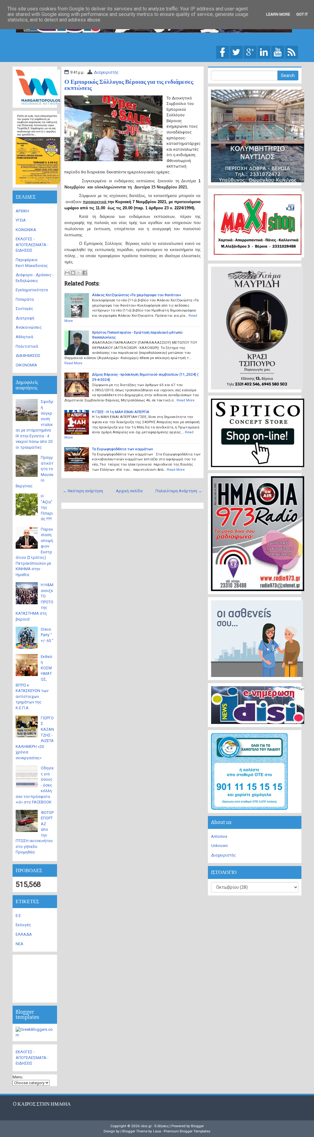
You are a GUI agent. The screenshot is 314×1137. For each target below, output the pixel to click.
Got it (302, 14)
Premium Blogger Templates (187, 1131)
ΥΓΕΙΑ (21, 220)
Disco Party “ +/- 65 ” (47, 635)
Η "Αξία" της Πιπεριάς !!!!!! (47, 507)
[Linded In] (264, 51)
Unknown (219, 845)
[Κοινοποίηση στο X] (79, 273)
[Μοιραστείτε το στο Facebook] (85, 273)
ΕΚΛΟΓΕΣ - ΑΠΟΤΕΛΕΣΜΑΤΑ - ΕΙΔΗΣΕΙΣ (32, 245)
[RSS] (291, 51)
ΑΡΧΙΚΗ (22, 211)
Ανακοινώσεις (29, 327)
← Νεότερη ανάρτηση (83, 491)
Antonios (219, 836)
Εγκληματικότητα (32, 290)
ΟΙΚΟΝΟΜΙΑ (26, 365)
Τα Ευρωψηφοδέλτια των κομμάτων (122, 449)
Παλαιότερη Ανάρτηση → (178, 491)
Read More (73, 363)
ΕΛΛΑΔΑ (24, 934)
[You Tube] (277, 51)
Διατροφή (25, 318)
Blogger (197, 1126)
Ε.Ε (18, 915)
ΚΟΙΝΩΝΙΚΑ (26, 229)
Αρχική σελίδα (129, 491)
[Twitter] (236, 51)
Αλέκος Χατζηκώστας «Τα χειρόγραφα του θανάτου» (136, 295)
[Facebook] (222, 51)
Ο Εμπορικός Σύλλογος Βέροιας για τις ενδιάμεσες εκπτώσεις (128, 84)
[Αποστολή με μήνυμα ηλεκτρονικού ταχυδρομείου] (67, 273)
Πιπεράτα (25, 299)
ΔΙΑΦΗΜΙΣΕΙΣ (28, 355)
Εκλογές (23, 924)
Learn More (278, 14)
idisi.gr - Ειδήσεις (155, 1126)
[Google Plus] (250, 51)
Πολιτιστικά (27, 346)
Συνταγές (24, 308)
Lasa (157, 1131)
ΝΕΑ (19, 944)
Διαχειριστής (106, 72)
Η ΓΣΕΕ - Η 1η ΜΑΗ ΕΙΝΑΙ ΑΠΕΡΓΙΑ (120, 412)
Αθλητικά (24, 337)
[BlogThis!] (73, 273)
